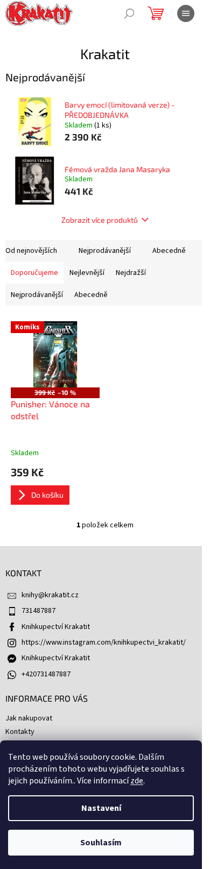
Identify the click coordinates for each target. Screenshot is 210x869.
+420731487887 (46, 674)
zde (136, 781)
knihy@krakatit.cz (50, 595)
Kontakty (19, 731)
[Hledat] (129, 13)
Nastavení (101, 808)
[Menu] (186, 13)
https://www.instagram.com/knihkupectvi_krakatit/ (104, 642)
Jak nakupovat (28, 718)
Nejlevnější (86, 272)
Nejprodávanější (105, 250)
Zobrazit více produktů (99, 219)
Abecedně (169, 250)
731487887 (38, 610)
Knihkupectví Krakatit (56, 626)
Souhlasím (101, 843)
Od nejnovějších (31, 250)
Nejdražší (131, 272)
